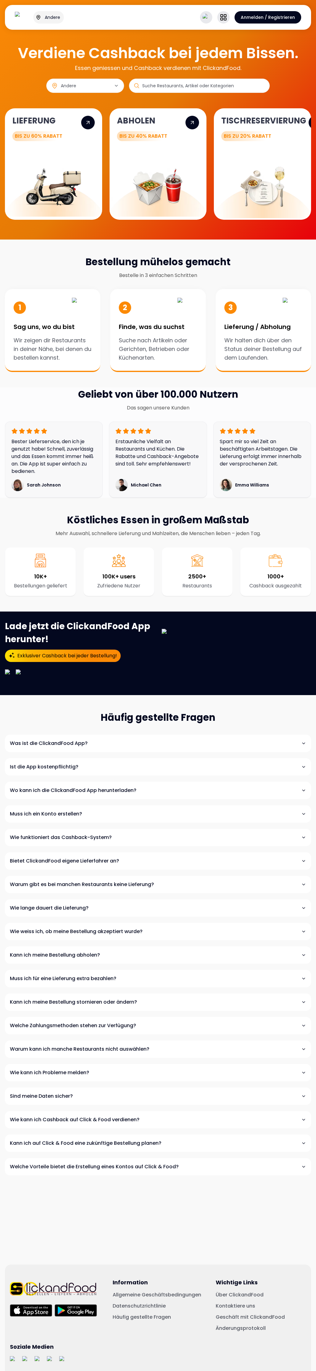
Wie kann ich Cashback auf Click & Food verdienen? (74, 1119)
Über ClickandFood (240, 1295)
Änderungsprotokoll (241, 1328)
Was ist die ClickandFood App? (49, 743)
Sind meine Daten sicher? (41, 1096)
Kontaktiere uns (235, 1306)
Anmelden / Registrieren (268, 17)
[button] (223, 17)
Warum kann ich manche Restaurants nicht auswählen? (79, 1049)
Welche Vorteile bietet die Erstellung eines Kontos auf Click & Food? (94, 1166)
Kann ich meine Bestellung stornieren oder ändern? (73, 1002)
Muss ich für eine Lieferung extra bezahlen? (63, 978)
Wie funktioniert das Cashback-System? (61, 837)
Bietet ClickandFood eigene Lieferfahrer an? (64, 860)
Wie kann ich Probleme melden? (49, 1072)
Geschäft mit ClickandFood (250, 1317)
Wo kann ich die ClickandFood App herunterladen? (73, 790)
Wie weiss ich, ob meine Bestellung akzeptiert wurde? (76, 931)
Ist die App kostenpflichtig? (44, 766)
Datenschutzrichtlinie (139, 1306)
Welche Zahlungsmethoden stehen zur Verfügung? (73, 1025)
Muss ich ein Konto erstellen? (46, 813)
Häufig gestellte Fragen (142, 1317)
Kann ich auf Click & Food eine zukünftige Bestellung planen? (85, 1143)
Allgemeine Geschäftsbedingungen (157, 1295)
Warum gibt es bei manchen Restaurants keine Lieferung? (82, 884)
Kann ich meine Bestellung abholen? (55, 954)
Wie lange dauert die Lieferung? (49, 907)
